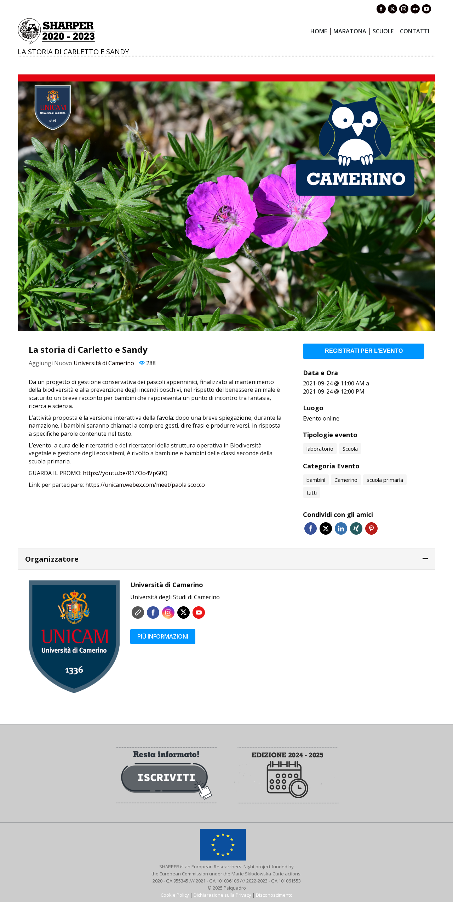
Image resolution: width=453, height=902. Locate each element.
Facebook (310, 528)
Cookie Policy (175, 895)
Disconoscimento (274, 895)
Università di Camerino (104, 363)
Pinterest (371, 528)
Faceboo (153, 612)
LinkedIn (341, 528)
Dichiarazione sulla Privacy (222, 895)
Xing (356, 528)
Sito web (138, 612)
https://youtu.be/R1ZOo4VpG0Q (125, 473)
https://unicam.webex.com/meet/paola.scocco (145, 485)
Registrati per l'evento (364, 351)
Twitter (326, 528)
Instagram (168, 612)
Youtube (199, 612)
